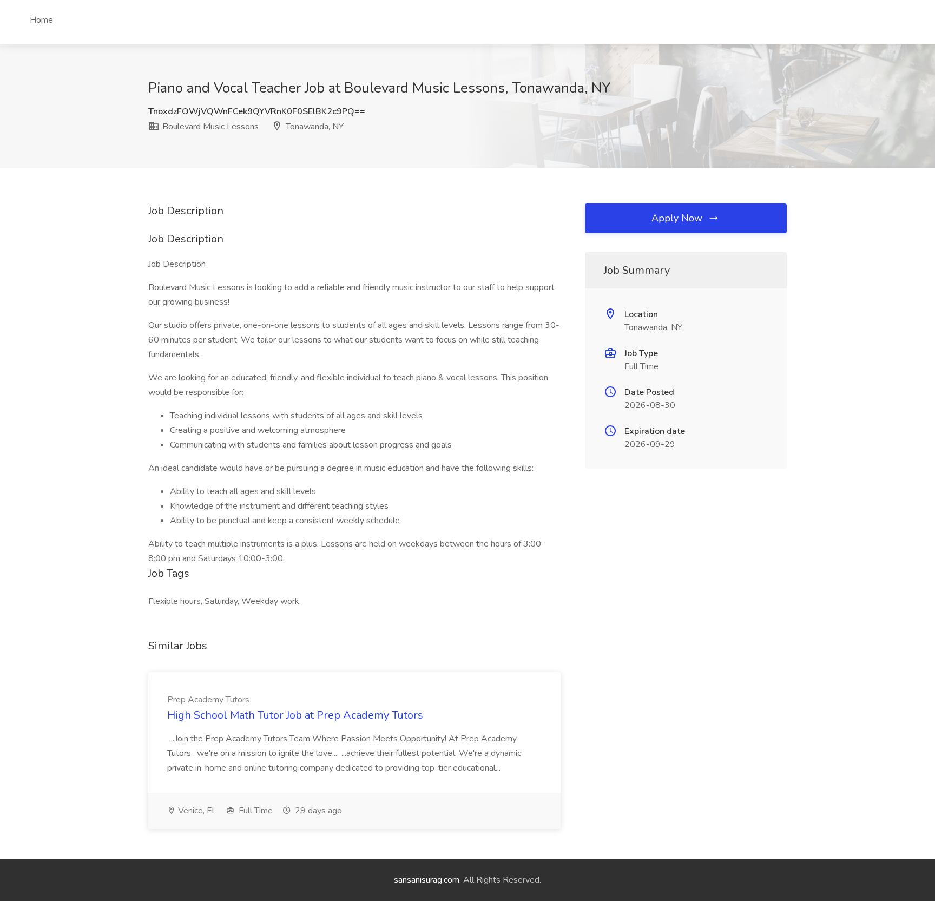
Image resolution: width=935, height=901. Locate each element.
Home (41, 20)
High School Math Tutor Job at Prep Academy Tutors (295, 715)
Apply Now (678, 218)
